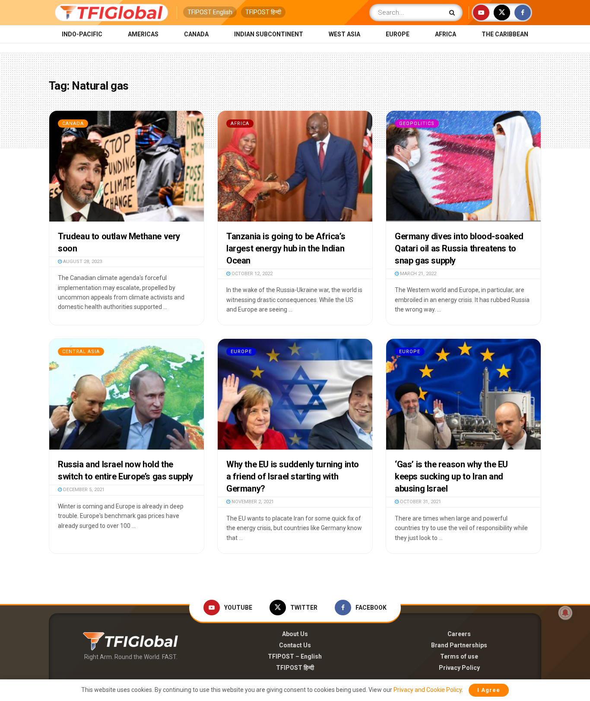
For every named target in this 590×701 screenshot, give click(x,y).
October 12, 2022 (251, 274)
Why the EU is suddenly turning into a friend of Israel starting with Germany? (292, 476)
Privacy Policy (459, 667)
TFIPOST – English (295, 656)
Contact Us (295, 645)
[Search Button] (454, 12)
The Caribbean (505, 34)
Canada (196, 34)
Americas (143, 34)
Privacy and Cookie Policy (427, 689)
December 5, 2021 (83, 489)
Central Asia (81, 351)
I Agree (488, 690)
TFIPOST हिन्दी (263, 12)
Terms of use (459, 656)
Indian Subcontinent (268, 34)
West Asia (344, 34)
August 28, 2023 (82, 261)
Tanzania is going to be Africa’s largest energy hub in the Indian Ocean (285, 248)
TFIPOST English (209, 12)
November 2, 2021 (252, 502)
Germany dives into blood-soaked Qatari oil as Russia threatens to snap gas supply (459, 248)
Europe (397, 34)
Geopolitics (417, 123)
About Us (295, 633)
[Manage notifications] (565, 613)
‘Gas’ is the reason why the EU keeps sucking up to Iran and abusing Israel (451, 476)
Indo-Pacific (82, 34)
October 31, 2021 (420, 502)
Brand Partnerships (459, 645)
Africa (445, 34)
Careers (459, 633)
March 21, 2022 (417, 274)
